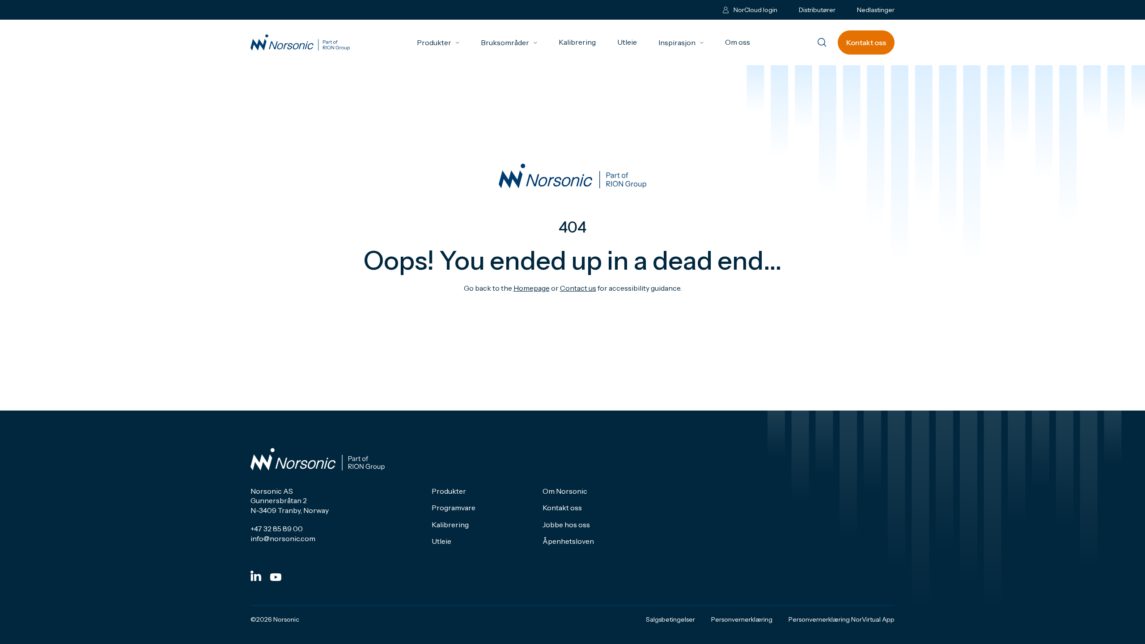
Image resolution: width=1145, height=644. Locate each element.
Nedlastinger (876, 10)
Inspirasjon (681, 42)
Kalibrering (577, 42)
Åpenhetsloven (568, 541)
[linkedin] (255, 576)
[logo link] (300, 42)
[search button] (822, 43)
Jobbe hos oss (566, 524)
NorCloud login (755, 10)
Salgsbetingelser (670, 619)
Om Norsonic (565, 491)
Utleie (627, 42)
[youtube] (275, 577)
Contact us (578, 288)
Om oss (737, 42)
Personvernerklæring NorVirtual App (842, 619)
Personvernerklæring (741, 619)
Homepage (531, 288)
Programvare (453, 507)
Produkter (438, 42)
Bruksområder (509, 42)
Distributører (817, 10)
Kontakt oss (866, 42)
